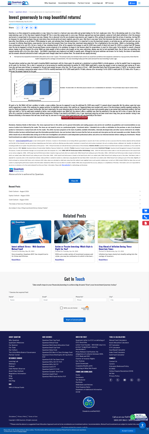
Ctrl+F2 (142, 427)
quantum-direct (21, 12)
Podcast (12, 366)
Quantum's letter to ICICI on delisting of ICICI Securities (90, 341)
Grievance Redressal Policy (119, 366)
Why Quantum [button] (50, 3)
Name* (11, 297)
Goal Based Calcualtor (117, 350)
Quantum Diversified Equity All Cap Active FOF (57, 356)
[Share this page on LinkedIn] (31, 27)
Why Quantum (14, 340)
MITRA (111, 373)
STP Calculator (114, 347)
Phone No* (79, 297)
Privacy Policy (22, 431)
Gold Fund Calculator (116, 355)
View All (74, 181)
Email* (44, 297)
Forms (78, 375)
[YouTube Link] (124, 379)
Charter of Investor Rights (85, 358)
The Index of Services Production (20, 204)
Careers (112, 364)
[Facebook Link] (110, 379)
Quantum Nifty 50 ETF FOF (52, 362)
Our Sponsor (13, 345)
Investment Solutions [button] (66, 3)
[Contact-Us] (145, 217)
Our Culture (13, 350)
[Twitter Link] (117, 379)
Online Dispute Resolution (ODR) (121, 371)
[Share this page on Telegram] (36, 27)
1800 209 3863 (120, 420)
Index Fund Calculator (117, 352)
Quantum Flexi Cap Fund (51, 340)
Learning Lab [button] (98, 3)
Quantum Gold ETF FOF (50, 369)
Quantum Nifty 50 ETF (50, 364)
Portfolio (79, 382)
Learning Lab (13, 361)
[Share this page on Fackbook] (22, 27)
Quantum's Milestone (16, 342)
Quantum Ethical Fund (50, 342)
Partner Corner (84, 3)
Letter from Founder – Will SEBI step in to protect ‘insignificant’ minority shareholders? (91, 347)
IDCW (78, 392)
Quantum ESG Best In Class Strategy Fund (57, 352)
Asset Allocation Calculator (119, 342)
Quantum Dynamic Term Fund (52, 371)
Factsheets (80, 377)
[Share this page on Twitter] (27, 27)
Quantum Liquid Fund (49, 374)
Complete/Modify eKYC (84, 366)
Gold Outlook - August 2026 (19, 200)
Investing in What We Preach (86, 368)
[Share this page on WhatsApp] (18, 27)
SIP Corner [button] (109, 3)
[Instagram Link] (138, 379)
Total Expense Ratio (83, 387)
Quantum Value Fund (49, 350)
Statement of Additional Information (89, 389)
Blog (10, 376)
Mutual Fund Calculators (118, 340)
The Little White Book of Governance (22, 352)
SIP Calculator (114, 345)
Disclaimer (12, 416)
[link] (19, 3)
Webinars (12, 364)
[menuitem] (50, 3)
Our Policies (80, 361)
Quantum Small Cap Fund (51, 347)
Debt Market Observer (17, 369)
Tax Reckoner (80, 380)
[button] (139, 3)
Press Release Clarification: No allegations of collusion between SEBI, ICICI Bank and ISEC (89, 354)
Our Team (12, 347)
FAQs (11, 378)
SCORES (112, 369)
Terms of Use (32, 416)
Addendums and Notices (84, 385)
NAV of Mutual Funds (16, 387)
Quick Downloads (82, 363)
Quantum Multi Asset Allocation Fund (55, 345)
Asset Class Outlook (16, 371)
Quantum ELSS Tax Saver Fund (53, 359)
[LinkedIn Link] (131, 379)
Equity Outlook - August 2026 (19, 195)
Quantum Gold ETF (49, 367)
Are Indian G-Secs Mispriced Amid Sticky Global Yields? (28, 208)
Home (11, 12)
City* (111, 297)
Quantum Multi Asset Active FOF (54, 376)
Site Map (12, 381)
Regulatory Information (17, 373)
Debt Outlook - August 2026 (19, 191)
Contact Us (113, 361)
